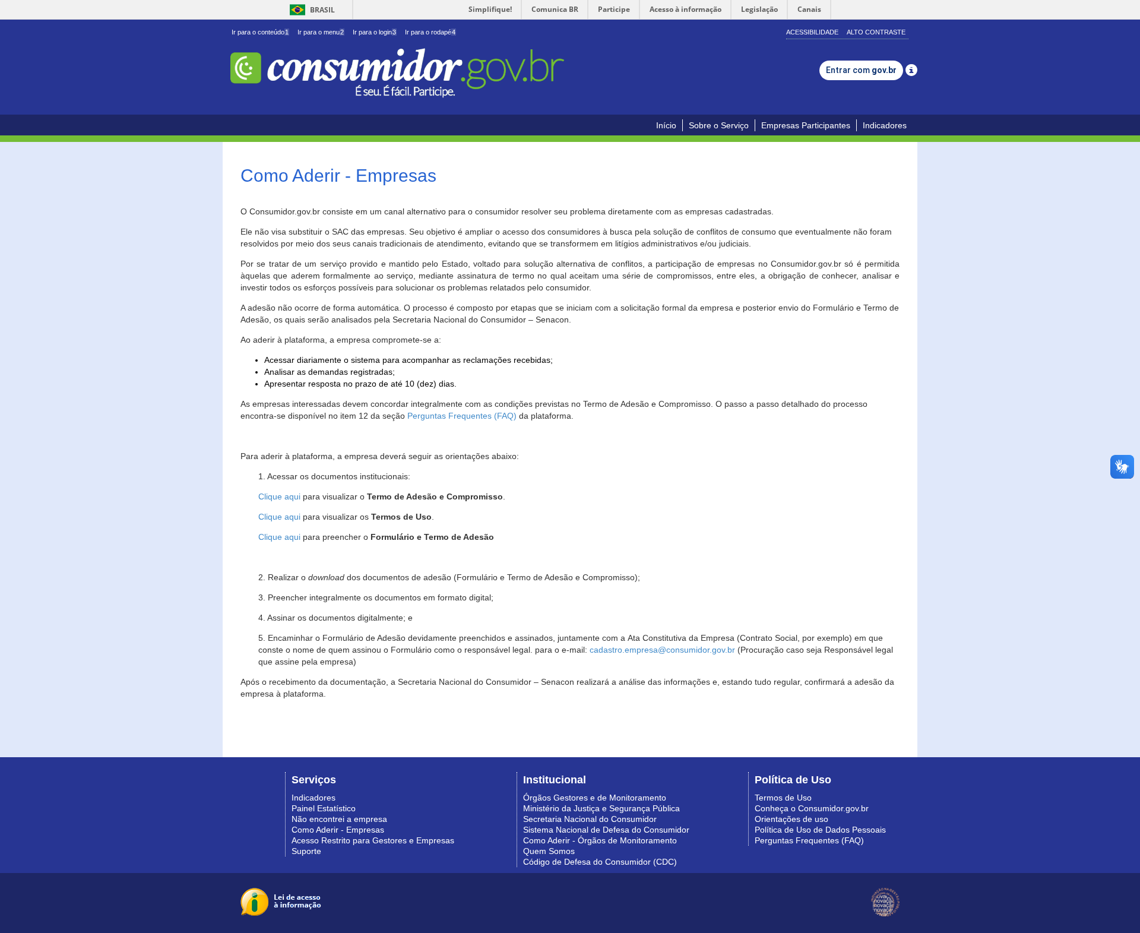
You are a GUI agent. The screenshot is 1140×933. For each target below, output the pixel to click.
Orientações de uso (791, 819)
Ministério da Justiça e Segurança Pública (601, 808)
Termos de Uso (783, 797)
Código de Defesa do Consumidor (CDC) (600, 861)
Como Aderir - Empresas (338, 829)
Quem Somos (549, 851)
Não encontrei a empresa (339, 819)
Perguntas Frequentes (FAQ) (462, 415)
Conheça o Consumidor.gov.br (812, 808)
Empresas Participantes (805, 125)
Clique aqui (279, 496)
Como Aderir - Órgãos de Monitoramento (600, 840)
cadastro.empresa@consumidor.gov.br (662, 649)
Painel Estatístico (324, 808)
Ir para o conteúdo (260, 32)
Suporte (306, 851)
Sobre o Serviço (719, 125)
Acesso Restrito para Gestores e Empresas (373, 840)
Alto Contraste (876, 32)
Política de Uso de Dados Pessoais (820, 829)
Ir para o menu (320, 32)
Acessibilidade (812, 32)
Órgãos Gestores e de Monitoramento (594, 797)
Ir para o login (374, 32)
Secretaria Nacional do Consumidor (590, 819)
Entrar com (861, 70)
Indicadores (885, 125)
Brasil (310, 10)
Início (666, 125)
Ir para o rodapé (430, 32)
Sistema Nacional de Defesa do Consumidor (606, 829)
